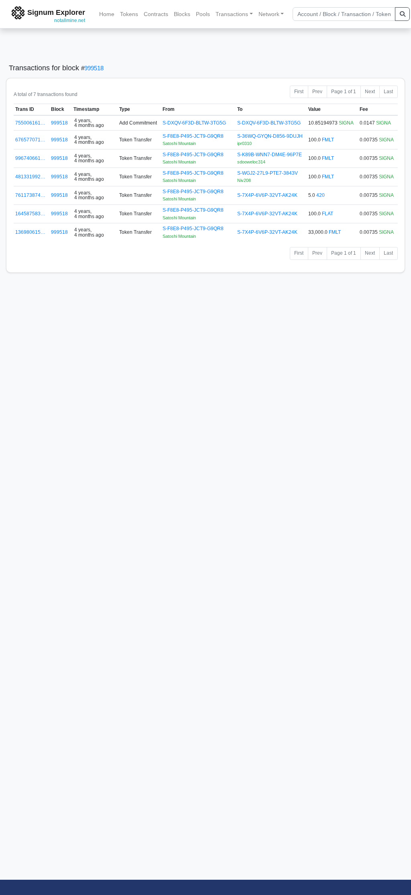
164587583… (30, 214)
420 (320, 195)
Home (106, 14)
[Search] (402, 14)
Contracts (156, 14)
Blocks (182, 14)
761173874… (30, 195)
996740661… (30, 158)
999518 (94, 68)
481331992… (30, 177)
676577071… (30, 140)
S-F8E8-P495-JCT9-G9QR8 (193, 136)
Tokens (129, 14)
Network (268, 14)
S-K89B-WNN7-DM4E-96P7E (269, 154)
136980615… (30, 232)
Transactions (232, 14)
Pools (203, 14)
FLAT (327, 214)
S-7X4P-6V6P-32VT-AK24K (267, 195)
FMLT (328, 140)
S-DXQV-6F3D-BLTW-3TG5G (194, 123)
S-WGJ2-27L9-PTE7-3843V (267, 173)
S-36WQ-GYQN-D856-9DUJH (270, 136)
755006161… (30, 123)
